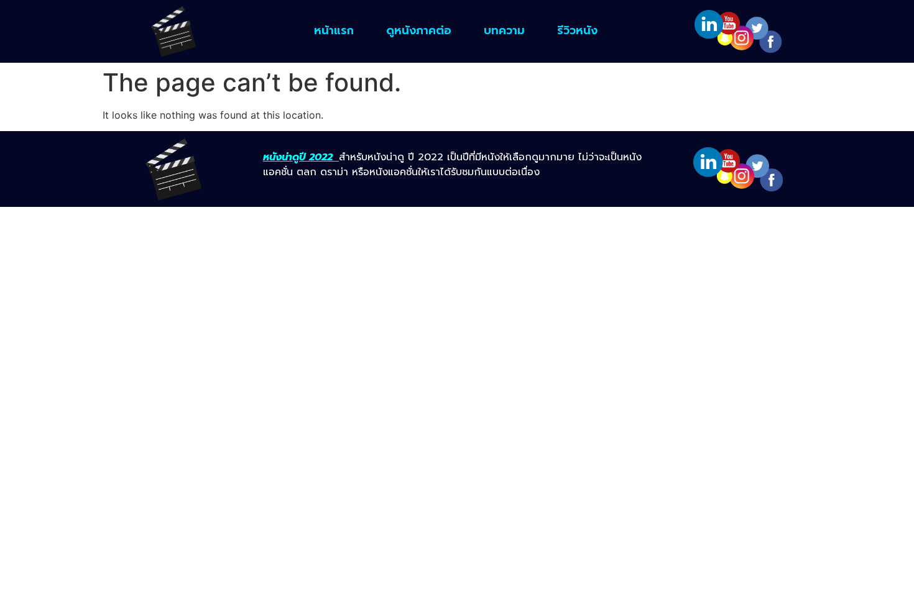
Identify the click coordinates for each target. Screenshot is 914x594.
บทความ (504, 30)
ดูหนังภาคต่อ (418, 30)
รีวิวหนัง (577, 30)
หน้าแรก (334, 30)
